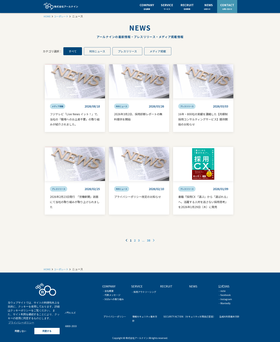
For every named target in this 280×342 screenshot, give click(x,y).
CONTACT (227, 6)
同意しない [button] (20, 331)
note (223, 290)
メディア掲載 (158, 51)
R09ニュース (97, 51)
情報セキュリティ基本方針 (144, 318)
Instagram (226, 299)
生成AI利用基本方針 (229, 316)
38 (148, 240)
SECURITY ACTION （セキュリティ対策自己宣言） (189, 316)
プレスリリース (127, 51)
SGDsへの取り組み (114, 299)
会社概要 (109, 290)
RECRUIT (187, 6)
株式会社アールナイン (65, 6)
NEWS (208, 6)
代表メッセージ (112, 295)
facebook (225, 295)
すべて (73, 51)
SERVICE (167, 6)
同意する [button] (47, 331)
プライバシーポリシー (114, 316)
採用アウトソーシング (145, 291)
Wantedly (225, 303)
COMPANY (147, 6)
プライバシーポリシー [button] (21, 322)
